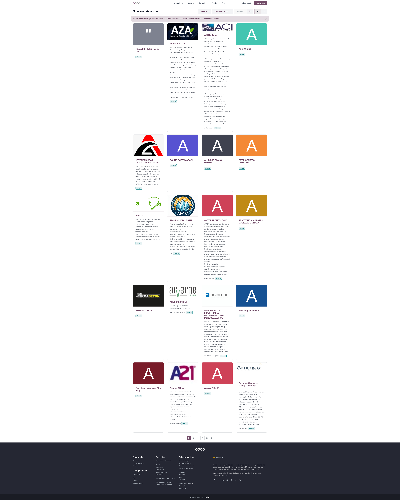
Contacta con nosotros (187, 466)
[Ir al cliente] (148, 34)
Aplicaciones (178, 3)
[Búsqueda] (250, 11)
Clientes (182, 480)
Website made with (197, 497)
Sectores (191, 3)
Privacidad (182, 486)
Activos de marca (185, 463)
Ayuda (224, 3)
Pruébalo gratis (260, 3)
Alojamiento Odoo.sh (163, 461)
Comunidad (203, 3)
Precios (215, 3)
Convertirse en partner (164, 485)
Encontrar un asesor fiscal (165, 478)
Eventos (182, 472)
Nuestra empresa (185, 461)
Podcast (182, 475)
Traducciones (138, 483)
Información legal (185, 483)
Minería (204, 11)
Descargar (136, 474)
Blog (180, 477)
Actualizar (159, 467)
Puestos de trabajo (186, 468)
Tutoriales (136, 461)
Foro (134, 466)
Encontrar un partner (163, 482)
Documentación (138, 463)
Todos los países (221, 11)
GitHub (135, 478)
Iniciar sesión (247, 3)
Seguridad (182, 488)
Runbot (135, 481)
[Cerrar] (266, 19)
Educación (159, 475)
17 (207, 438)
